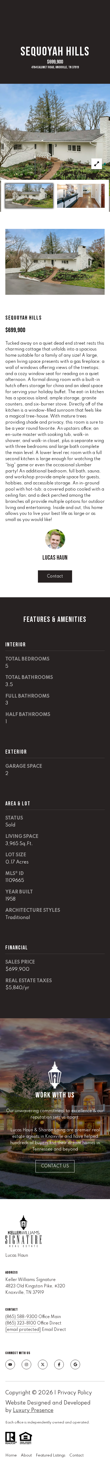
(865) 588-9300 (21, 1317)
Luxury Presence (33, 1410)
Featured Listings (50, 1455)
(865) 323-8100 (20, 1323)
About (26, 1455)
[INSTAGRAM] (26, 1364)
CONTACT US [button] (55, 1166)
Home (11, 1455)
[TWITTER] (43, 1364)
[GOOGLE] (75, 1364)
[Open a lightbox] (96, 163)
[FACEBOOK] (59, 1364)
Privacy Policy (74, 1393)
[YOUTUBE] (10, 1364)
